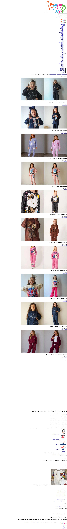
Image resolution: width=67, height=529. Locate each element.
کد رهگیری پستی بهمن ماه (60, 494)
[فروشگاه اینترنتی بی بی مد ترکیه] (55, 12)
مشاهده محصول (64, 105)
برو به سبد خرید (55, 485)
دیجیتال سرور (26, 522)
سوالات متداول (62, 500)
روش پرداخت (63, 505)
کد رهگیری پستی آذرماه (61, 492)
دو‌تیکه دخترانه (59, 74)
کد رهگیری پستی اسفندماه (60, 495)
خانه (66, 74)
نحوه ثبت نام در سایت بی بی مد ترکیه (59, 501)
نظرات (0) (63, 451)
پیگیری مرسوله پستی (61, 491)
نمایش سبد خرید (60, 16)
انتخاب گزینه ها (64, 133)
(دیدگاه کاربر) (64, 414)
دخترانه (63, 74)
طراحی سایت (37, 522)
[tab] (32, 451)
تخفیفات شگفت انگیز (52, 74)
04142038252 (59, 513)
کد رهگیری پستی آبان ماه (61, 490)
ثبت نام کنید (54, 454)
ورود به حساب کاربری (63, 15)
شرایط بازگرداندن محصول (61, 499)
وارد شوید (58, 454)
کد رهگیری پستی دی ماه (61, 493)
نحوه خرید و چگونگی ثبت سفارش (60, 506)
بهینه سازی (32, 522)
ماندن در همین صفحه (63, 485)
